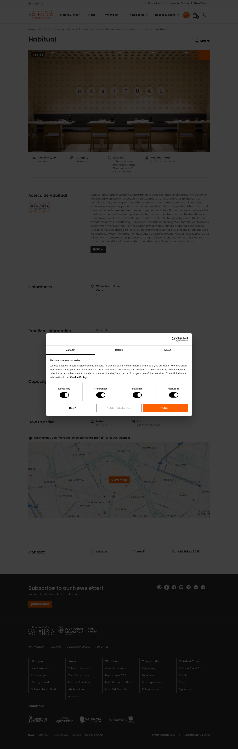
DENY (72, 408)
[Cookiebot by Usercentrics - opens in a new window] (174, 339)
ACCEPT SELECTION (119, 408)
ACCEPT (166, 408)
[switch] (100, 395)
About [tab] (167, 349)
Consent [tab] (70, 349)
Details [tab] (119, 349)
